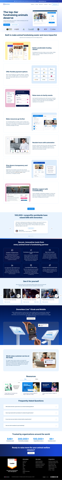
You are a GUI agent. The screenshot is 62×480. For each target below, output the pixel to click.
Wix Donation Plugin (52, 464)
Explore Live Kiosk (31, 318)
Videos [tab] (36, 379)
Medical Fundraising (39, 462)
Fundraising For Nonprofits (40, 464)
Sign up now (55, 4)
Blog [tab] (25, 379)
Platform (32, 4)
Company (45, 4)
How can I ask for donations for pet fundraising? (15, 425)
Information (25, 459)
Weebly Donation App (52, 465)
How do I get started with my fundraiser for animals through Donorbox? (19, 412)
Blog (23, 464)
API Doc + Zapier (51, 469)
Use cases (38, 459)
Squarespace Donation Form (53, 462)
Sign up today (31, 208)
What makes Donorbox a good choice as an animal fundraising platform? (20, 406)
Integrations (52, 459)
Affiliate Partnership (26, 471)
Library (24, 472)
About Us (24, 462)
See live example (15, 24)
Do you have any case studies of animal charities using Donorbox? (18, 419)
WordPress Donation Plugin (53, 461)
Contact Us (25, 461)
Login (50, 4)
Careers (24, 465)
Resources (40, 4)
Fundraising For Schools (40, 465)
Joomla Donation (51, 468)
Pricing (36, 4)
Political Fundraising (39, 461)
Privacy (24, 469)
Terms (24, 468)
